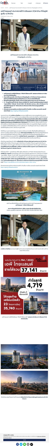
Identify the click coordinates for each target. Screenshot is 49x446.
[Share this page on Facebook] (17, 444)
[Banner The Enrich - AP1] (24, 75)
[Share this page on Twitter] (21, 444)
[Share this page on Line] (24, 444)
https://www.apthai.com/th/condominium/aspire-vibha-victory (20, 162)
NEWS (6, 8)
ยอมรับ (24, 440)
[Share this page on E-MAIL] (28, 444)
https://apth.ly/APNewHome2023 (19, 111)
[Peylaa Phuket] (24, 185)
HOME (2, 8)
